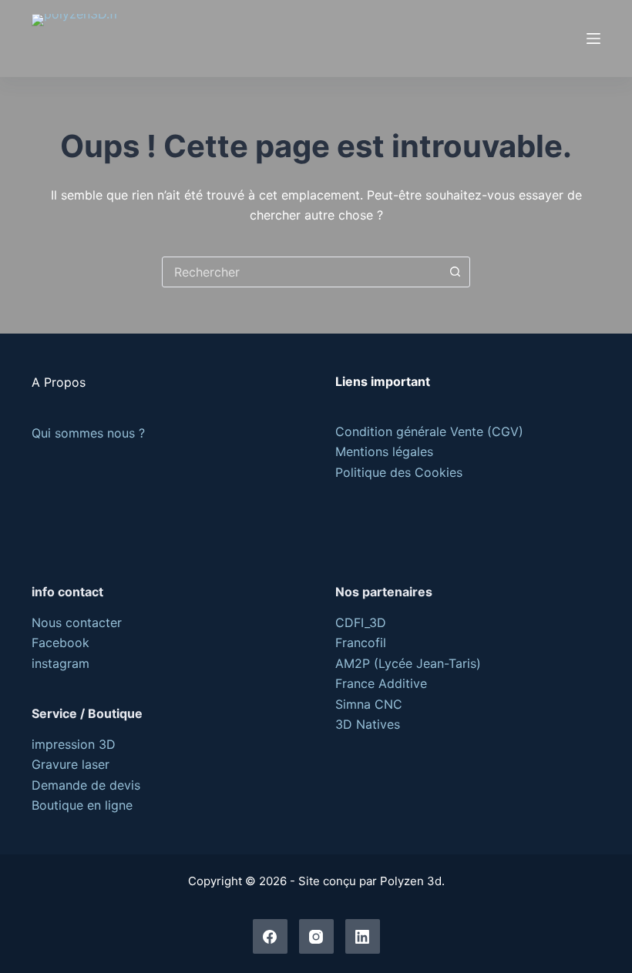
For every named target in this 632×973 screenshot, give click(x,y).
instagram (60, 663)
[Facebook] (270, 936)
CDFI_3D (360, 622)
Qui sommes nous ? (88, 433)
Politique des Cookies (398, 472)
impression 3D (74, 744)
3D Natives (367, 724)
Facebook (60, 642)
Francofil (360, 642)
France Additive (381, 683)
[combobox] (301, 272)
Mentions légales (384, 451)
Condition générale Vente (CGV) (429, 431)
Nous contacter (77, 622)
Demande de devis (86, 785)
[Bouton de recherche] (454, 272)
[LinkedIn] (362, 936)
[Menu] (593, 38)
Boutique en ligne (82, 805)
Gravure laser (70, 764)
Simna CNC (368, 704)
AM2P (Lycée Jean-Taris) (408, 663)
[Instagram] (316, 936)
